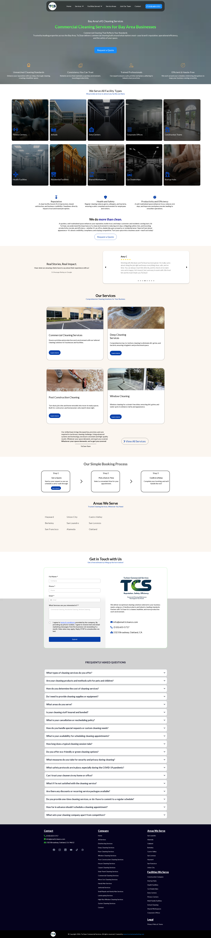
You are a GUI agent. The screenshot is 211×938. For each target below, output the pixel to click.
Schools (54, 134)
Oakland (93, 529)
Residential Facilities (60, 179)
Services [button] (78, 6)
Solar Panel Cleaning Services (108, 871)
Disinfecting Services (105, 843)
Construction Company (155, 877)
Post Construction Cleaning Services (110, 859)
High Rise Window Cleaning (107, 899)
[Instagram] (60, 850)
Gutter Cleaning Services (106, 903)
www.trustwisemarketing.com (133, 934)
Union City (72, 517)
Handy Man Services (105, 883)
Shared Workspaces (97, 179)
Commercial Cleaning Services (65, 335)
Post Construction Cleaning (64, 397)
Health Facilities (20, 179)
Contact (101, 907)
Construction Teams (173, 134)
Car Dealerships (134, 179)
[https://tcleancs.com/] (52, 6)
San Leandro (73, 523)
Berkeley (49, 523)
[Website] (82, 850)
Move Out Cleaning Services (108, 879)
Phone (52, 586)
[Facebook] (54, 850)
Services (114, 338)
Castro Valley (95, 517)
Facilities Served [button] (93, 6)
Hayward (49, 517)
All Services (102, 839)
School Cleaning (152, 905)
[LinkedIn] (65, 850)
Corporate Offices (135, 134)
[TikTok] (77, 850)
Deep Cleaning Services (106, 847)
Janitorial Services (104, 887)
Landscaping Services (105, 895)
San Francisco (51, 529)
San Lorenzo (95, 523)
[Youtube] (71, 850)
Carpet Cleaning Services (106, 867)
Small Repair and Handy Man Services (110, 891)
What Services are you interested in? (64, 605)
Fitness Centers (20, 134)
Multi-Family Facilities (154, 901)
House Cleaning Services (106, 863)
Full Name (53, 577)
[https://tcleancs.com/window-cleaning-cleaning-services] (136, 379)
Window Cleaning (120, 396)
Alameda (71, 529)
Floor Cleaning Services (106, 851)
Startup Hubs (170, 179)
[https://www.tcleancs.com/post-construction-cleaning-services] (75, 318)
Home (100, 836)
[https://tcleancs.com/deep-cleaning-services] (136, 318)
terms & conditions (68, 622)
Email (51, 596)
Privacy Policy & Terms (155, 924)
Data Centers (94, 134)
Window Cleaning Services (107, 855)
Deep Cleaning (118, 334)
